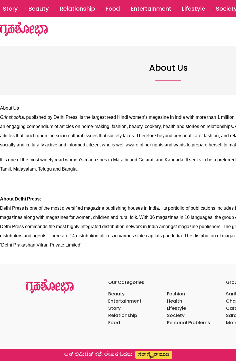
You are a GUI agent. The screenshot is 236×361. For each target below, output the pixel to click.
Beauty (38, 9)
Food (113, 9)
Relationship (77, 9)
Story (10, 9)
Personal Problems (188, 322)
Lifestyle (193, 9)
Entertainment (151, 9)
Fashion (176, 294)
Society (175, 315)
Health (174, 301)
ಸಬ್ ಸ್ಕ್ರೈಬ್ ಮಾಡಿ (153, 354)
